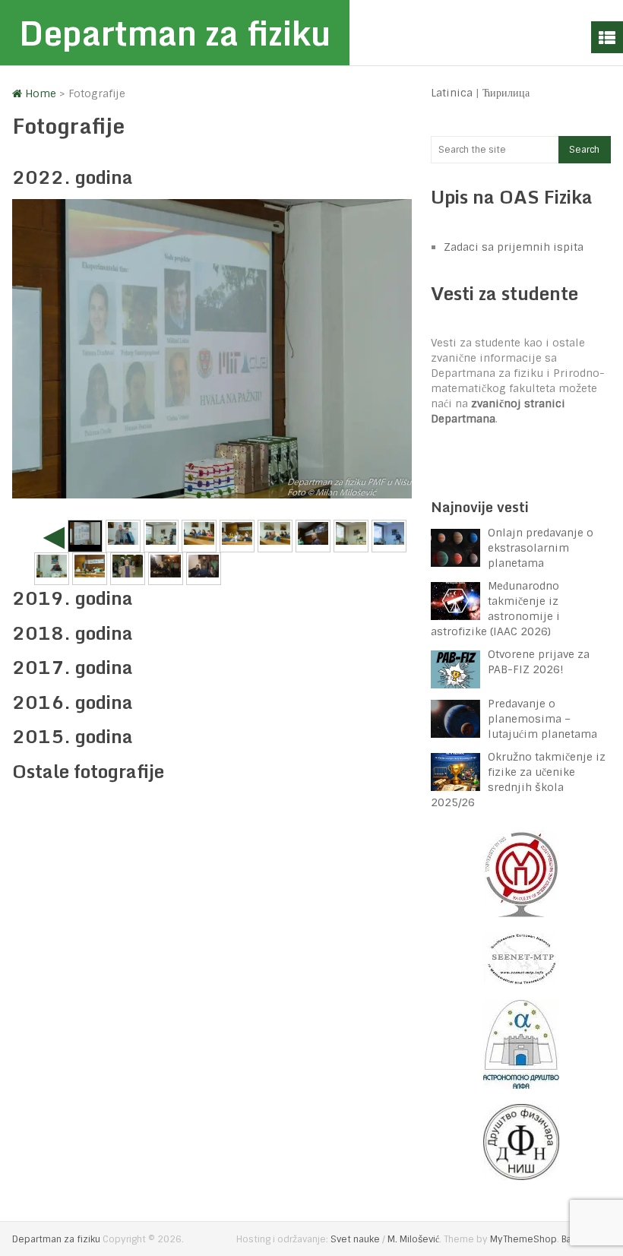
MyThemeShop (523, 1239)
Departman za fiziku (174, 32)
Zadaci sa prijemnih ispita (513, 247)
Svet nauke (355, 1239)
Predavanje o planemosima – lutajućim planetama (542, 719)
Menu (607, 37)
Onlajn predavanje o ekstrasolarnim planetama (540, 548)
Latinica (452, 93)
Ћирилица (506, 93)
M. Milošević (413, 1239)
